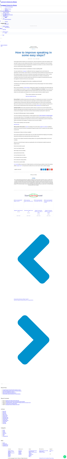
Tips (3, 435)
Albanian (9, 452)
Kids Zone (4, 29)
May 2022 (4, 411)
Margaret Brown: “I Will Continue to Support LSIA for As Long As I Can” (18, 402)
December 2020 (5, 417)
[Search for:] (4, 7)
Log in (6, 32)
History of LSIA (31, 451)
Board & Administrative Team (33, 452)
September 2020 (5, 420)
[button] (41, 169)
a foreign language (26, 87)
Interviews (4, 433)
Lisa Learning (16, 164)
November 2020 (5, 418)
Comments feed (5, 444)
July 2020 (4, 422)
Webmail (40, 458)
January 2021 (5, 416)
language (24, 71)
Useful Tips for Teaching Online (11, 403)
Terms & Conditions (45, 458)
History (6, 17)
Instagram (20, 451)
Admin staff (7, 23)
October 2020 (5, 419)
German (9, 454)
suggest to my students (43, 126)
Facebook (20, 450)
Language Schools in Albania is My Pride (12, 404)
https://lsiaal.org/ (16, 124)
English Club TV (19, 165)
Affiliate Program (42, 452)
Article (36, 58)
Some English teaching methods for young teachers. (12, 393)
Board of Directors (8, 19)
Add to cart (18, 215)
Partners (30, 455)
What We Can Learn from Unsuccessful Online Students (15, 401)
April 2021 (4, 413)
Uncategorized (5, 436)
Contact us (51, 450)
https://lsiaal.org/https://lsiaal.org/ (31, 96)
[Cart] (33, 21)
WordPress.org (5, 445)
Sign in (1, 28)
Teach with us (7, 27)
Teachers (30, 453)
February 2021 (5, 415)
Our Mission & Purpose (9, 14)
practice (27, 126)
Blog (3, 35)
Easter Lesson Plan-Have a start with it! (9, 392)
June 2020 (4, 423)
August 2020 (5, 421)
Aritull (4, 430)
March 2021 (5, 414)
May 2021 (4, 412)
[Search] (0, 20)
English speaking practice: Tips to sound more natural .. (12, 390)
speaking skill (38, 105)
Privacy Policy (51, 458)
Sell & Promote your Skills (43, 450)
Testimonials (31, 454)
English (38, 58)
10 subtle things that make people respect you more (12, 389)
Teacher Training (11, 451)
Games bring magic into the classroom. (12, 400)
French (9, 456)
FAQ (50, 451)
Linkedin (19, 453)
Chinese (9, 455)
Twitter (19, 452)
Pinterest (20, 454)
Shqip (4, 434)
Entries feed (5, 443)
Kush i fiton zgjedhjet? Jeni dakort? (8, 391)
